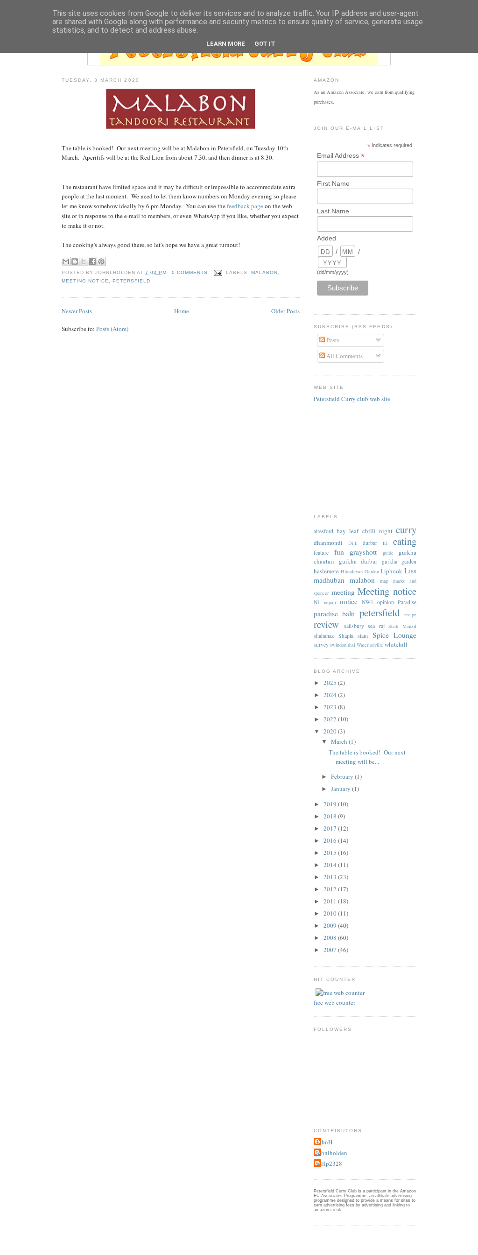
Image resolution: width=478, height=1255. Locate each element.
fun (339, 552)
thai (351, 645)
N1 (317, 602)
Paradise (407, 602)
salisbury (354, 625)
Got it (264, 43)
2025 (330, 682)
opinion (385, 602)
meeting (343, 592)
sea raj (376, 625)
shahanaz (324, 635)
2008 (330, 937)
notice (349, 601)
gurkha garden (399, 561)
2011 (330, 901)
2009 (330, 925)
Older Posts (285, 311)
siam (363, 635)
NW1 (367, 602)
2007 (330, 949)
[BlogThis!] (74, 261)
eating (404, 541)
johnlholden (331, 1153)
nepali (330, 602)
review (326, 624)
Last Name (333, 211)
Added (326, 238)
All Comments (344, 356)
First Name (333, 183)
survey (321, 644)
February (343, 776)
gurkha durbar (358, 561)
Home (181, 311)
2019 (330, 804)
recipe (410, 614)
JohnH (324, 1142)
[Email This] (65, 261)
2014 (330, 864)
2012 (330, 889)
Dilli (353, 543)
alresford (323, 531)
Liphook (391, 571)
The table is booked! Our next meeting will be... (367, 757)
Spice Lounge (395, 635)
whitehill (396, 644)
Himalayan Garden (360, 571)
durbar (370, 542)
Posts (332, 340)
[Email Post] (218, 272)
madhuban (329, 580)
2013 (330, 877)
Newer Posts (77, 311)
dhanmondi (328, 542)
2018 (330, 816)
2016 (330, 840)
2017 (330, 828)
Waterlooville (370, 645)
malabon (264, 272)
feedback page (245, 206)
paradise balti (334, 613)
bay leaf (347, 531)
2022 (330, 719)
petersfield (131, 280)
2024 (330, 695)
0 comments (190, 272)
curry (406, 529)
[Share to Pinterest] (101, 261)
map (384, 581)
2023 (330, 707)
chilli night (377, 531)
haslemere (326, 571)
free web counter (334, 1002)
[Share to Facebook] (92, 261)
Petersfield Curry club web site (352, 399)
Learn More (225, 43)
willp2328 (329, 1163)
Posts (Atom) (112, 328)
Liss (410, 570)
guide (388, 553)
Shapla (345, 635)
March (340, 741)
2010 (330, 913)
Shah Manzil (402, 626)
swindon (338, 645)
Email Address (341, 155)
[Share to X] (83, 261)
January (341, 788)
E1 (385, 543)
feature (321, 552)
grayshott (363, 552)
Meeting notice (85, 280)
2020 (330, 731)
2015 (330, 852)
